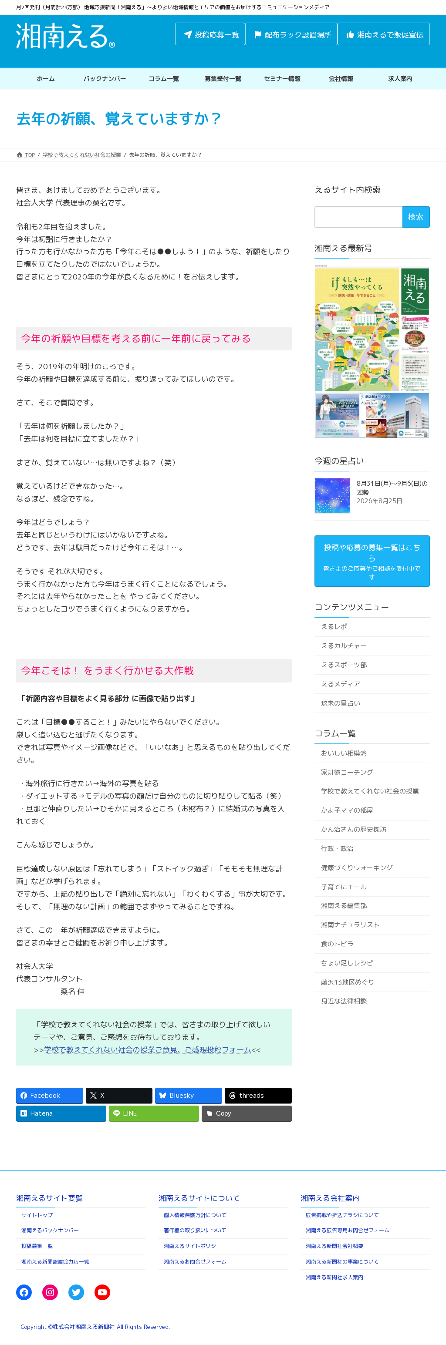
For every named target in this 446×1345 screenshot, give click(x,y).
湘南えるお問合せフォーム (195, 1261)
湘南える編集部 (344, 906)
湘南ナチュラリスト (350, 925)
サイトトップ (37, 1214)
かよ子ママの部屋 (347, 810)
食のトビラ (337, 943)
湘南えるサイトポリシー (192, 1246)
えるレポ (334, 627)
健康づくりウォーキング (357, 867)
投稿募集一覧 (37, 1246)
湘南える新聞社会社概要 (334, 1246)
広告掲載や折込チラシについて (342, 1214)
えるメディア (340, 684)
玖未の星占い (340, 703)
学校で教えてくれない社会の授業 (370, 791)
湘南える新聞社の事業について (342, 1261)
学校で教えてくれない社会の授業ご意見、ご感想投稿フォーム (147, 1050)
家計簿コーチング (347, 772)
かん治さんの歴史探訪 (353, 829)
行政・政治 (337, 848)
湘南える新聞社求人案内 (334, 1277)
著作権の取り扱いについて (195, 1230)
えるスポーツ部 (344, 664)
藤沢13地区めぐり (348, 982)
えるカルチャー (344, 646)
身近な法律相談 (344, 1001)
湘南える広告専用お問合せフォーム (347, 1230)
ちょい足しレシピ (347, 963)
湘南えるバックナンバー (50, 1230)
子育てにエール (344, 886)
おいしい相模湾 (344, 753)
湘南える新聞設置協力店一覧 (55, 1261)
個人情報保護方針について (195, 1214)
